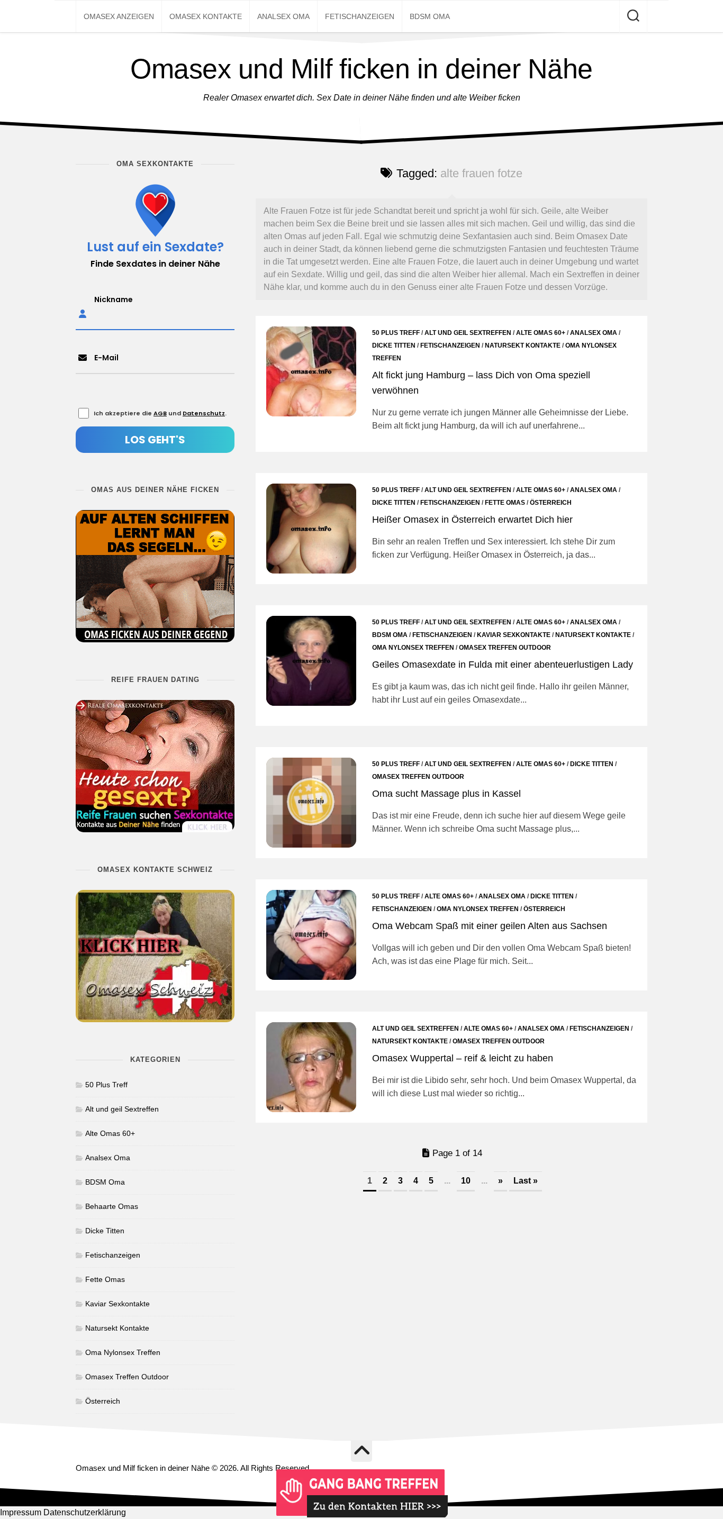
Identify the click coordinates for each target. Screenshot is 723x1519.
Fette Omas (505, 502)
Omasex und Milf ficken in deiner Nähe (361, 68)
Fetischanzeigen (359, 16)
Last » (525, 1180)
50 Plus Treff (396, 332)
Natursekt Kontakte (523, 345)
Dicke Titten (393, 345)
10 (466, 1180)
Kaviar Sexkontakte (513, 635)
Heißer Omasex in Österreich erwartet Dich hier (472, 519)
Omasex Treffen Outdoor (505, 647)
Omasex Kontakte (205, 16)
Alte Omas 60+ (540, 332)
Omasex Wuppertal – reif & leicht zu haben (462, 1058)
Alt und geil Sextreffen (467, 332)
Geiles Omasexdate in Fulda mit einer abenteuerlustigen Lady (502, 664)
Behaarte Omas (111, 1206)
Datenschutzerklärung (84, 1512)
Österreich (551, 502)
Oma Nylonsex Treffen (413, 647)
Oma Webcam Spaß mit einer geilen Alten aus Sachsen (489, 926)
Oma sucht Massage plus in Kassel (446, 793)
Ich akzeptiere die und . (160, 413)
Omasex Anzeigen (119, 16)
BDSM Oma (430, 16)
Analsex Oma (283, 16)
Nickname (113, 299)
